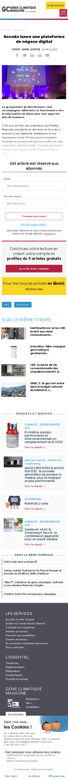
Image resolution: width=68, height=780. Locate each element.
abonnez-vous (34, 288)
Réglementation (15, 667)
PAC (6, 304)
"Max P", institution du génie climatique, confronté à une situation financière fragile (33, 584)
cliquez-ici (50, 233)
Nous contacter (15, 647)
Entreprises (20, 29)
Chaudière (23, 304)
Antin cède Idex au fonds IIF (20, 561)
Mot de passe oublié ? (34, 224)
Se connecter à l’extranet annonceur (27, 643)
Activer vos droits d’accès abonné (25, 623)
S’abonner (55, 5)
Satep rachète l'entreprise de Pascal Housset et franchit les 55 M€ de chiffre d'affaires (32, 572)
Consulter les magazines (20, 627)
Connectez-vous (34, 216)
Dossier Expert (14, 675)
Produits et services (17, 679)
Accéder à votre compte (20, 619)
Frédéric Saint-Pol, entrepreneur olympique (30, 593)
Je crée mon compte (34, 268)
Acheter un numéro (17, 631)
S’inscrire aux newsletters (20, 635)
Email (7, 178)
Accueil (6, 29)
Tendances (12, 663)
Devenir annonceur (17, 639)
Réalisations (13, 671)
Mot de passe (12, 196)
